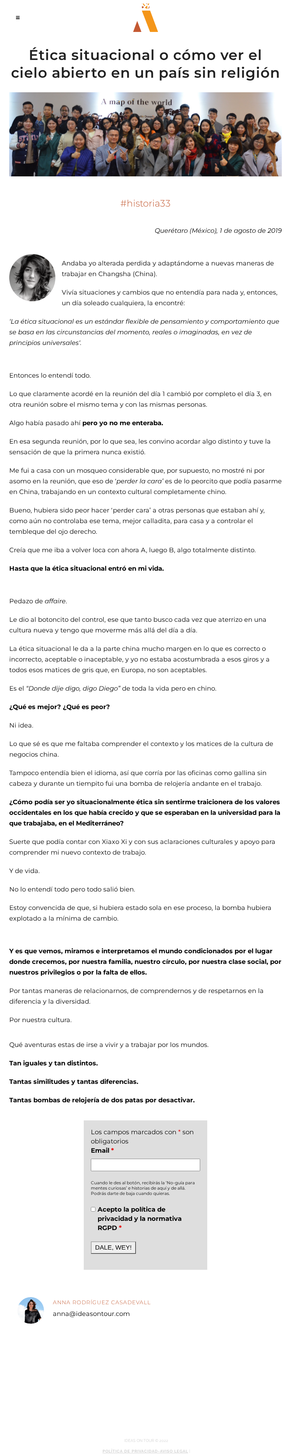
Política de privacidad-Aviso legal (145, 1451)
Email (102, 1150)
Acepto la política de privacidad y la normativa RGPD (140, 1219)
